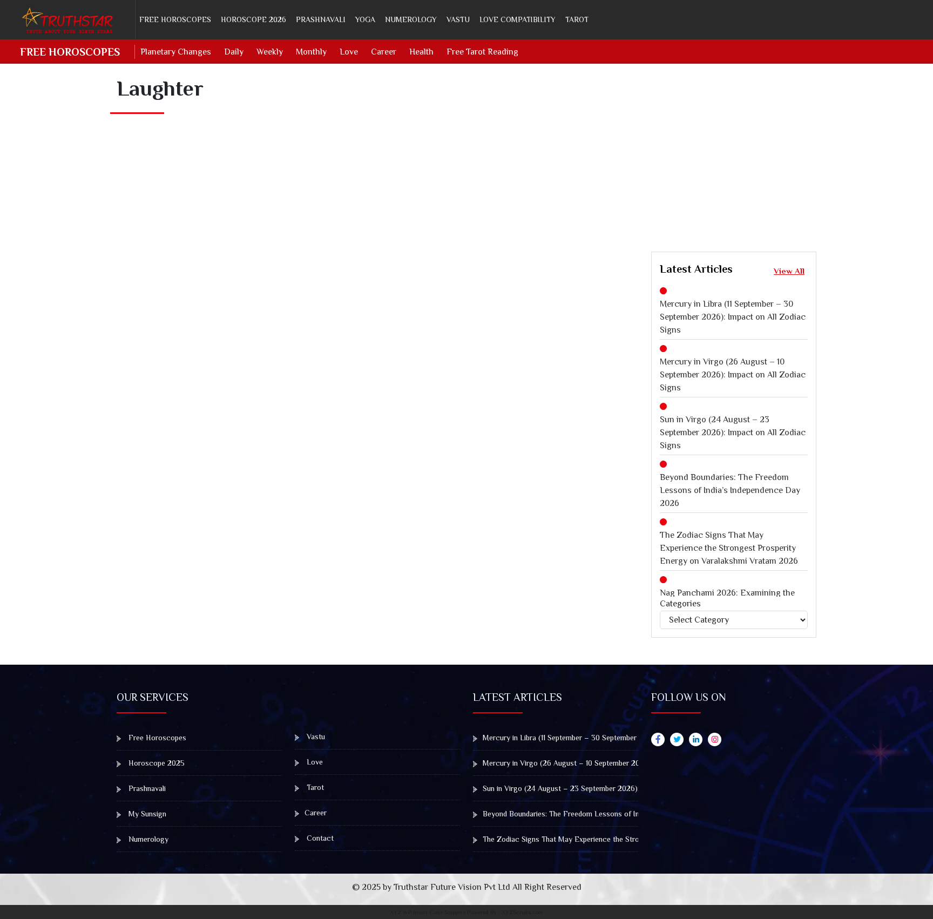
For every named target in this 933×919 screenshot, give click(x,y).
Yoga (365, 19)
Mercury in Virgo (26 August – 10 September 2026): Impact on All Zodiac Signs (733, 375)
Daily (234, 52)
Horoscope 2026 (253, 19)
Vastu (458, 19)
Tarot (577, 19)
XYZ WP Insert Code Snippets (427, 912)
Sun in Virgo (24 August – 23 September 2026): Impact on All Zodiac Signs (733, 432)
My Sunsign (146, 813)
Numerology (411, 19)
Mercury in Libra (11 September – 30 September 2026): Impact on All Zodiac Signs (733, 317)
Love (349, 52)
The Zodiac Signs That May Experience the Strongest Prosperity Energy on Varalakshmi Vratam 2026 (729, 548)
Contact (319, 838)
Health (421, 52)
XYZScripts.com (522, 912)
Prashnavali (321, 19)
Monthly (311, 52)
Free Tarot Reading (482, 52)
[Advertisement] (792, 155)
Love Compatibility (517, 19)
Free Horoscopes (175, 19)
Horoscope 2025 (155, 763)
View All (789, 270)
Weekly (269, 52)
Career (383, 52)
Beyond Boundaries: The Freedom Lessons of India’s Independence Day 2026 (730, 490)
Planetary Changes (175, 52)
